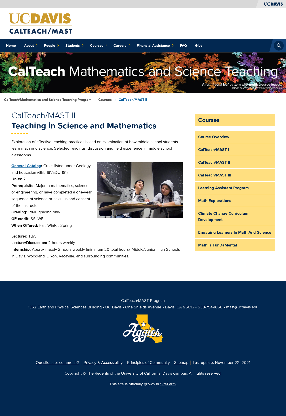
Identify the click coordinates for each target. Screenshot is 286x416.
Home (11, 45)
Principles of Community (148, 362)
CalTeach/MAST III (214, 175)
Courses (96, 45)
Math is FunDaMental (217, 245)
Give (198, 45)
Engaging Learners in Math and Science (234, 232)
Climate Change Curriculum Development (223, 216)
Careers (120, 45)
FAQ (183, 45)
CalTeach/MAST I (213, 149)
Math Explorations (214, 200)
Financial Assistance (153, 45)
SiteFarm (168, 384)
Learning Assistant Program (223, 188)
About (29, 45)
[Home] (41, 23)
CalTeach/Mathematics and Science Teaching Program (48, 99)
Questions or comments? (57, 362)
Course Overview (213, 137)
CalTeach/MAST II (214, 162)
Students (72, 45)
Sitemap (181, 362)
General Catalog (26, 166)
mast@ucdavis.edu (242, 307)
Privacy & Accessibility (103, 362)
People (49, 45)
